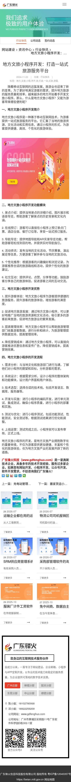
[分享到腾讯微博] (15, 475)
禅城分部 (29, 685)
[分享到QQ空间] (7, 475)
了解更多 (7, 531)
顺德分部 (46, 693)
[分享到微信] (24, 475)
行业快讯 (21, 40)
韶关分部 (46, 685)
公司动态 (35, 40)
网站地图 (49, 779)
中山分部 (29, 693)
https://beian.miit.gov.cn (30, 779)
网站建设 (8, 49)
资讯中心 (25, 49)
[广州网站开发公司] (10, 4)
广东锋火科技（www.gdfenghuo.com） (28, 460)
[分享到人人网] (20, 475)
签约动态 (50, 40)
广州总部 (12, 685)
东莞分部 (12, 693)
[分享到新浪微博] (11, 475)
